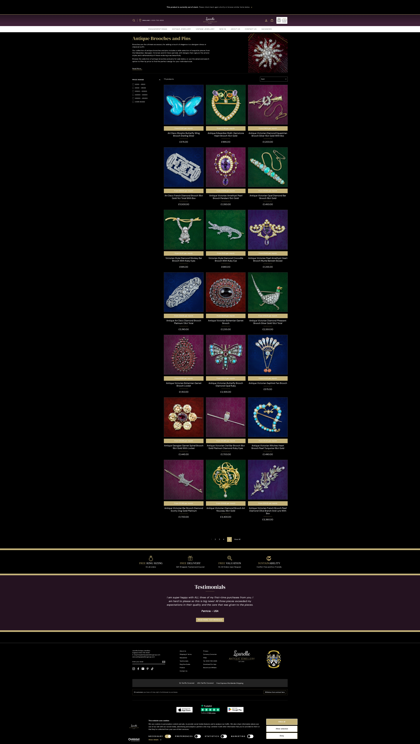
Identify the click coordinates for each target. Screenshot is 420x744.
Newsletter (183, 658)
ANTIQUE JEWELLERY (181, 29)
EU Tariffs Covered (186, 683)
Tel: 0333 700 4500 (210, 661)
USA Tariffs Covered (205, 683)
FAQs (205, 658)
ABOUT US (235, 29)
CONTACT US (250, 29)
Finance (182, 668)
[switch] (198, 736)
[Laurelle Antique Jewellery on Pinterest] (147, 668)
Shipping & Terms (186, 654)
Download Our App (209, 664)
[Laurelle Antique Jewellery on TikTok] (152, 668)
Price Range (138, 80)
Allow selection (282, 729)
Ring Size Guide (185, 664)
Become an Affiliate (209, 668)
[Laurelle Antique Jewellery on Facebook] (138, 668)
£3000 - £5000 (141, 98)
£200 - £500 (140, 84)
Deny (282, 736)
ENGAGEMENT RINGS (157, 29)
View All (237, 539)
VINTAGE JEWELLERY (205, 29)
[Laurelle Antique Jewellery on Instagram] (133, 668)
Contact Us (183, 671)
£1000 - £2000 (141, 91)
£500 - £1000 (140, 88)
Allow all (281, 722)
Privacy (205, 651)
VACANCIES (266, 29)
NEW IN (222, 29)
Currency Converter (210, 654)
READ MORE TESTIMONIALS (210, 620)
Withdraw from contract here (275, 692)
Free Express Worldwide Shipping (229, 683)
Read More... (137, 68)
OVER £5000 (140, 102)
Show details (153, 740)
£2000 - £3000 (141, 95)
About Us (183, 651)
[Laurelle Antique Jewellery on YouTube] (143, 668)
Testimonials (184, 661)
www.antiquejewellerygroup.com (143, 657)
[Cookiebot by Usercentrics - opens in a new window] (134, 739)
